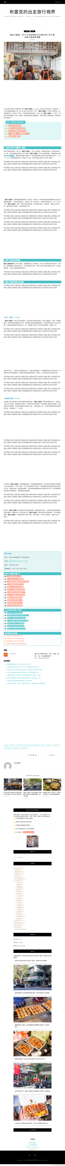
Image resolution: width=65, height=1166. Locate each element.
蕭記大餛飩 (19, 745)
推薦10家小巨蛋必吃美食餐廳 (15, 587)
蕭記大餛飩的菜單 (27, 745)
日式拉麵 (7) (19, 882)
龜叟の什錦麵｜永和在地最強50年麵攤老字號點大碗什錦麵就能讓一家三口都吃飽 (32, 794)
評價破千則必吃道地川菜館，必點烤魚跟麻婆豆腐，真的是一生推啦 (24, 675)
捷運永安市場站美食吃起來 (14, 597)
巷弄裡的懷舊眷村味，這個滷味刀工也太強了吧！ (19, 664)
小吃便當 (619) (20, 904)
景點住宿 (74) (19, 918)
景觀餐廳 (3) (19, 889)
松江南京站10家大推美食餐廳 (15, 579)
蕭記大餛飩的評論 (23, 748)
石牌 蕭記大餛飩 (55, 745)
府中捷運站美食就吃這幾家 (14, 605)
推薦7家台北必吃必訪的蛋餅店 (15, 626)
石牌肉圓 (48, 745)
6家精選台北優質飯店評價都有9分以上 (18, 615)
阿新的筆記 (32, 1143)
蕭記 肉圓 (12, 745)
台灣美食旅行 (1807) (20, 920)
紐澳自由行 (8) (18, 870)
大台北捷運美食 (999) (20, 879)
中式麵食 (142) (20, 895)
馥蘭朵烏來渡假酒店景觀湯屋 (17, 128)
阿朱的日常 (32, 1149)
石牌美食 (6, 745)
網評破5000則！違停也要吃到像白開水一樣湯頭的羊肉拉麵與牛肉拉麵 (24, 669)
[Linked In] (35, 755)
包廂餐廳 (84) (19, 884)
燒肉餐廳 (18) (19, 898)
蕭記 (43, 745)
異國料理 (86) (19, 913)
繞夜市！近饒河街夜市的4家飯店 (16, 618)
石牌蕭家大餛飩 (8, 748)
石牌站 (32, 31)
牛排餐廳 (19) (19, 900)
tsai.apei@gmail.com (28, 832)
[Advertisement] (32, 93)
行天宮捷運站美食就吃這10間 (15, 584)
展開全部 (15, 868)
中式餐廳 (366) (20, 915)
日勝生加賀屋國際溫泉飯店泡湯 (17, 131)
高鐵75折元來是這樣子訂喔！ (15, 635)
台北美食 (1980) (19, 880)
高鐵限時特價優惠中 (14, 136)
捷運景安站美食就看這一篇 (14, 600)
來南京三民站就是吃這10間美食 (16, 589)
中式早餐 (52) (19, 897)
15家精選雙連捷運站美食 (14, 576)
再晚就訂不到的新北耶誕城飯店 (15, 638)
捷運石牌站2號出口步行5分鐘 (18, 561)
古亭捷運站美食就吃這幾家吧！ (16, 592)
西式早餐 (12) (19, 891)
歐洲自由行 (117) (19, 922)
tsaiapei (52, 755)
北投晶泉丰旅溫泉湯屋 (15, 125)
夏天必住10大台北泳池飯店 (14, 612)
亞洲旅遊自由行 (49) (20, 923)
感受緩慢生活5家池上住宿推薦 (15, 641)
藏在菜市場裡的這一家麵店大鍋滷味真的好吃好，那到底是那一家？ (24, 678)
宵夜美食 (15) (19, 902)
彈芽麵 (12, 155)
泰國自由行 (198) (19, 873)
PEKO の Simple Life (32, 1147)
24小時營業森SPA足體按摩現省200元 (19, 133)
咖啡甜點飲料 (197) (21, 916)
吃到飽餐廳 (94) (20, 907)
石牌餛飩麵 (15, 748)
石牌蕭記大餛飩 (36, 745)
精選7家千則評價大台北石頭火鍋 (16, 628)
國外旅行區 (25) (19, 925)
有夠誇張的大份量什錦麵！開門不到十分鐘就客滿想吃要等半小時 (23, 667)
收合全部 (21, 868)
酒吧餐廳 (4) (19, 886)
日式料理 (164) (20, 909)
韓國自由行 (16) (19, 877)
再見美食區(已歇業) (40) (21, 929)
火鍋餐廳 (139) (20, 911)
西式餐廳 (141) (20, 906)
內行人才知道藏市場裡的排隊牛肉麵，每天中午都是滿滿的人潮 (22, 672)
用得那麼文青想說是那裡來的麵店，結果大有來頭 (19, 680)
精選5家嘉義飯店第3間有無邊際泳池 (17, 643)
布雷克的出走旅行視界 (32, 12)
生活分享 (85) (18, 927)
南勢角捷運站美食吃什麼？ (14, 602)
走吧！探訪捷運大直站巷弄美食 (16, 594)
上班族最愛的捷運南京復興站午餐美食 (18, 581)
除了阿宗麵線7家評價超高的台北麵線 (17, 620)
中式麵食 (27, 31)
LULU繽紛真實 (32, 1145)
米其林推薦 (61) (20, 888)
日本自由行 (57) (19, 875)
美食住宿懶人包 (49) (20, 871)
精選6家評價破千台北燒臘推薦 (15, 623)
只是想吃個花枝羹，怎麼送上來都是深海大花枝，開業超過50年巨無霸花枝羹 (26, 683)
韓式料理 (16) (19, 893)
